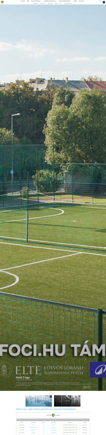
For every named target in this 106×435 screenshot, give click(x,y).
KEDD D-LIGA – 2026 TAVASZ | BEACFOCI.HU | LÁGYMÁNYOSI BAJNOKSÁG (46, 409)
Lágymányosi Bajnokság (24, 380)
